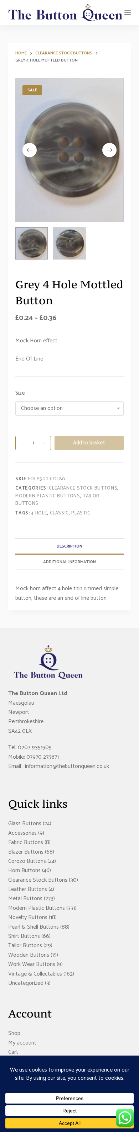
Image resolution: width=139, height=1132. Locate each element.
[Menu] (127, 12)
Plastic (81, 513)
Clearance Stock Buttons (83, 488)
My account (22, 1043)
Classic (59, 513)
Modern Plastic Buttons (47, 496)
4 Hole (39, 513)
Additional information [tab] (69, 562)
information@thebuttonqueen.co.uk (67, 766)
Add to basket (89, 442)
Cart (13, 1052)
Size (20, 393)
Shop (14, 1033)
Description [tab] (69, 546)
